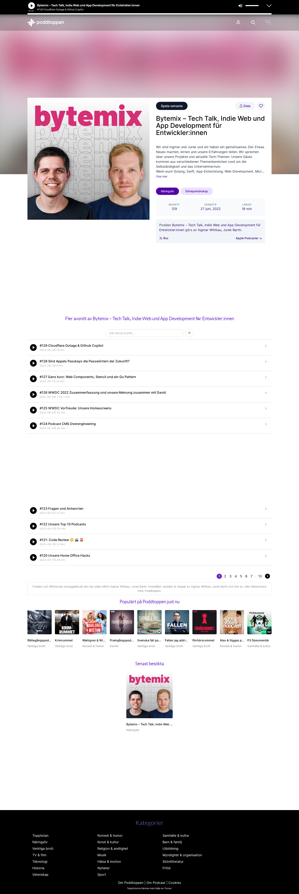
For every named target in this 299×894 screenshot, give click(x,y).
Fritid (166, 868)
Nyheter (103, 868)
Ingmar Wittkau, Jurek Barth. (220, 230)
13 (260, 576)
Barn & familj (172, 842)
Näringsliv (167, 191)
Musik (101, 855)
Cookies (174, 883)
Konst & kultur (108, 842)
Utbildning (170, 848)
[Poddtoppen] (45, 22)
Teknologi (39, 861)
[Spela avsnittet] (33, 347)
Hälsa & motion (109, 861)
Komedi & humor (110, 835)
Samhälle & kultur (176, 835)
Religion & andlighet (112, 848)
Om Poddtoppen (130, 883)
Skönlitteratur (173, 861)
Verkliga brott (42, 848)
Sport (101, 874)
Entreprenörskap (197, 191)
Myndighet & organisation (182, 855)
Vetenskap (40, 874)
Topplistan (40, 835)
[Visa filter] (189, 333)
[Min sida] (238, 22)
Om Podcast (155, 883)
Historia (38, 868)
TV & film (39, 855)
